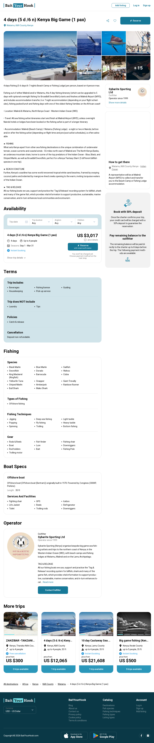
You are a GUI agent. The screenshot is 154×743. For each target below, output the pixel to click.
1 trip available (58, 669)
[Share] (107, 21)
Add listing (120, 5)
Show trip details (15, 258)
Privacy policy (75, 714)
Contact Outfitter (53, 590)
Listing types (109, 717)
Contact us (74, 711)
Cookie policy (75, 717)
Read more (48, 582)
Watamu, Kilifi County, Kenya (20, 25)
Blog (71, 705)
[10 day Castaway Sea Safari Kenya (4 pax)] (96, 642)
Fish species (108, 708)
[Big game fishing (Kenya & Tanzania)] (134, 642)
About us (73, 708)
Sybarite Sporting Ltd (51, 537)
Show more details (117, 102)
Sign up (146, 5)
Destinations (109, 705)
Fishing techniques (111, 711)
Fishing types (109, 714)
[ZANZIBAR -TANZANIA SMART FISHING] (21, 642)
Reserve (137, 20)
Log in (136, 5)
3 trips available (20, 669)
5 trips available (134, 669)
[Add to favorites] (115, 21)
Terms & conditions (78, 720)
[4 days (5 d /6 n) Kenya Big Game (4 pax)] (58, 642)
